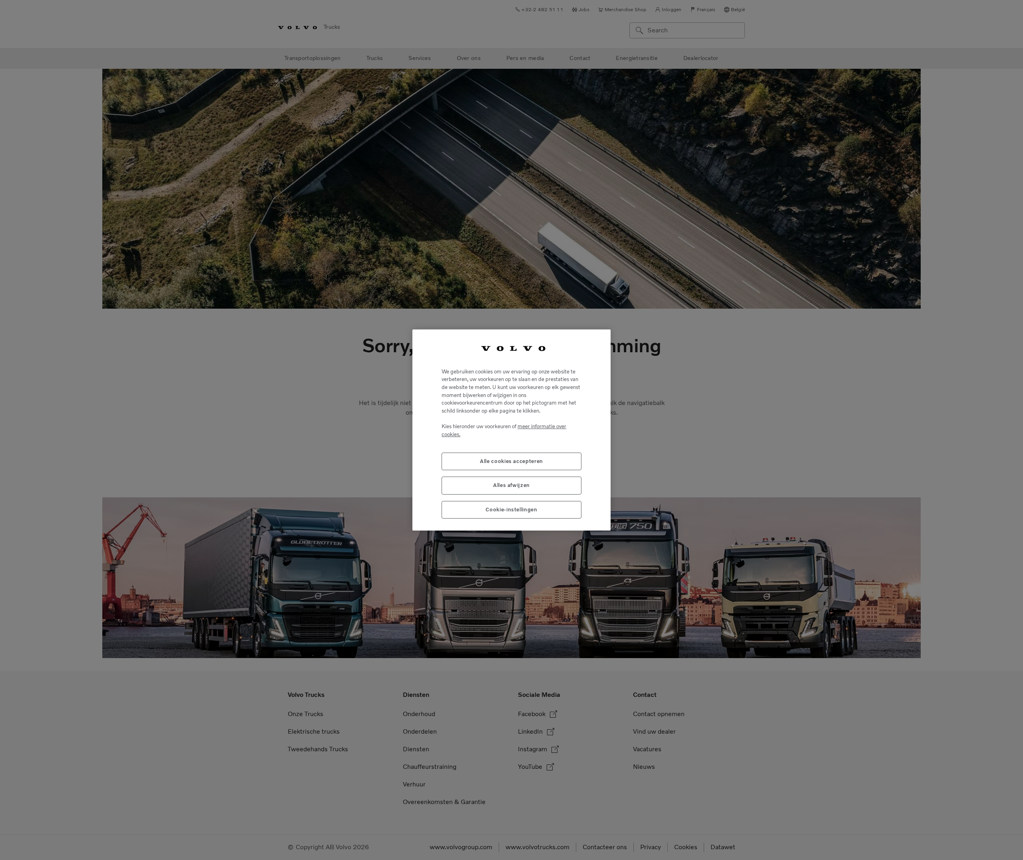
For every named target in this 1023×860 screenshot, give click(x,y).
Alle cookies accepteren (511, 461)
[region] (511, 430)
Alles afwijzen (511, 485)
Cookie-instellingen (511, 510)
